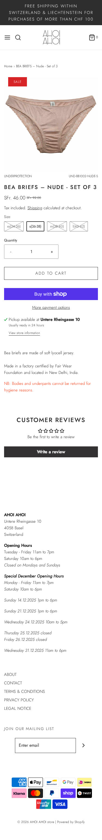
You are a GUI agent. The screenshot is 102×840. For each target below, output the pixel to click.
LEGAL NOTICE (17, 708)
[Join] (83, 745)
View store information (24, 332)
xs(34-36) (14, 226)
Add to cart (51, 273)
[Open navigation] (7, 37)
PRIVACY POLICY (19, 700)
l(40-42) (79, 226)
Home (8, 66)
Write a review (51, 452)
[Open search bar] (20, 37)
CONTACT (13, 683)
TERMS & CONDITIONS (24, 691)
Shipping (34, 208)
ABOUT (10, 675)
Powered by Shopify (71, 821)
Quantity (10, 240)
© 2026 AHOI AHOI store (35, 821)
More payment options (51, 307)
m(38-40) (57, 226)
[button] (51, 124)
